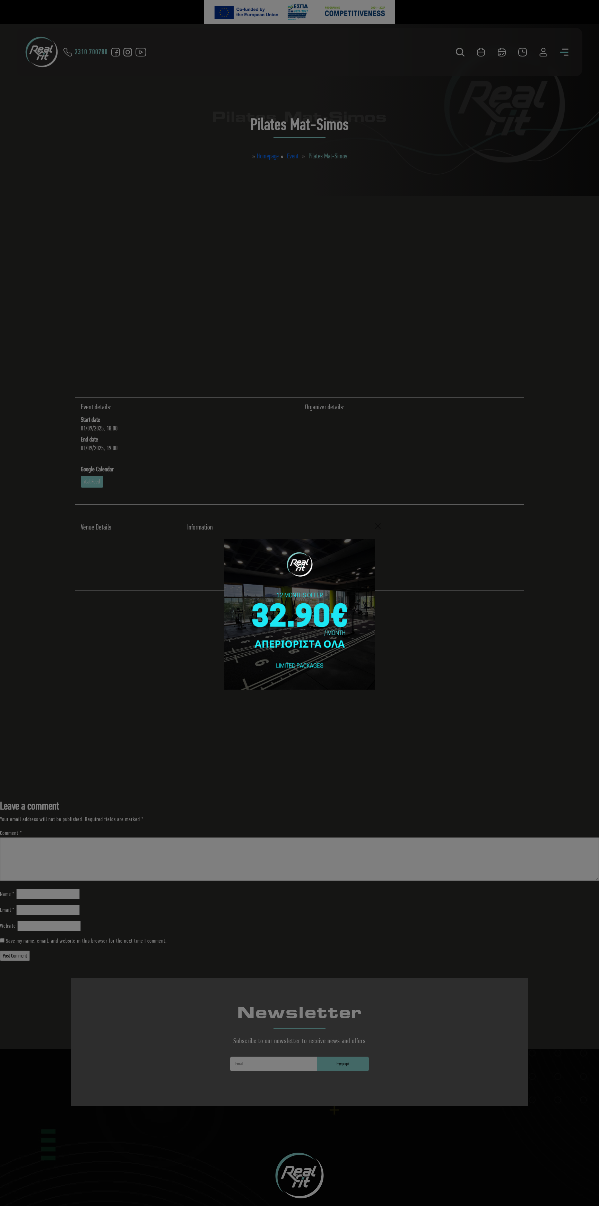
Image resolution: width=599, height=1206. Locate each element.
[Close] (377, 526)
